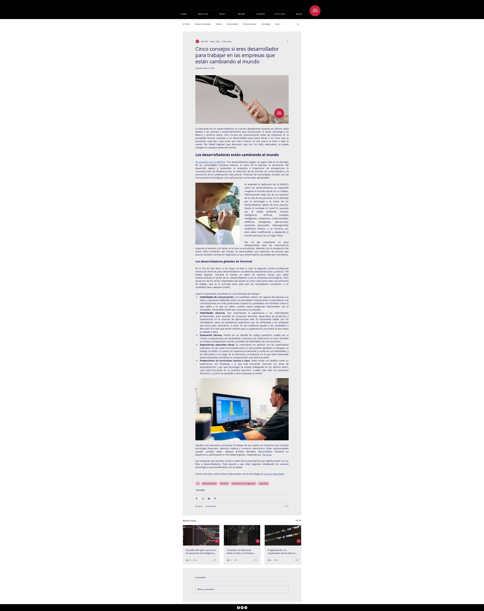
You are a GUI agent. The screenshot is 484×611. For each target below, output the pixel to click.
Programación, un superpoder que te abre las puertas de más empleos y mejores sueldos (282, 552)
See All (298, 520)
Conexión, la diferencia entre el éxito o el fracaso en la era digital (242, 552)
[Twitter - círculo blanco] (242, 607)
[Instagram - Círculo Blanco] (245, 607)
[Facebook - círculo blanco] (238, 607)
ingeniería (263, 483)
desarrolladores (209, 483)
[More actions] (287, 41)
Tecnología (265, 24)
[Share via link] (215, 498)
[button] (298, 24)
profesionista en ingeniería (243, 483)
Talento (219, 24)
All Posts (186, 24)
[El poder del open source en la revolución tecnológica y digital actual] (201, 535)
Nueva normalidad (203, 24)
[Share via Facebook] (196, 498)
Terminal (224, 483)
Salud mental (232, 24)
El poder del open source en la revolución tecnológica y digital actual (201, 552)
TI (198, 483)
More (277, 24)
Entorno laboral (249, 24)
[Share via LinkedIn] (209, 498)
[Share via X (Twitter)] (203, 498)
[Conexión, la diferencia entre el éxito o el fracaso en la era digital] (242, 535)
